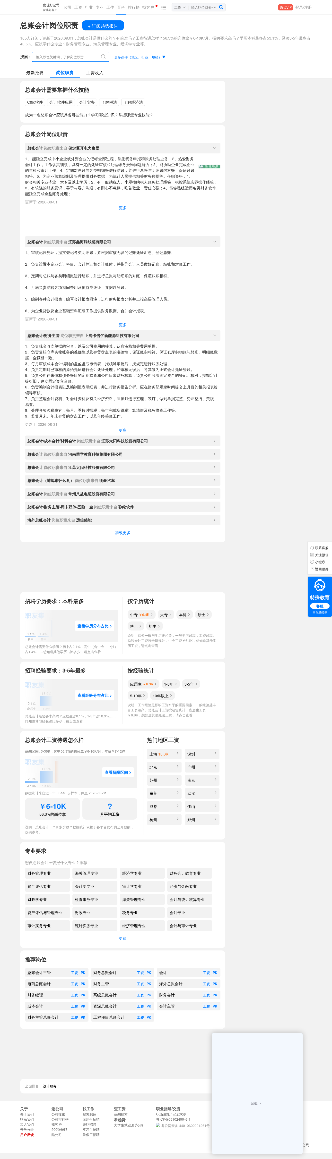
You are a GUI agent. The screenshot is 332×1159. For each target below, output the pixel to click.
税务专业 (130, 912)
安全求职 (179, 1114)
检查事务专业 (86, 899)
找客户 (57, 1124)
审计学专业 (132, 886)
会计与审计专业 (183, 925)
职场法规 (163, 1114)
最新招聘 (35, 72)
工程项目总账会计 (108, 1017)
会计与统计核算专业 (187, 899)
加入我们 (27, 1124)
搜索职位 (89, 1114)
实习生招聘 (91, 1129)
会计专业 (177, 912)
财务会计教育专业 (185, 873)
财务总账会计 (105, 972)
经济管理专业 (134, 925)
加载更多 (123, 532)
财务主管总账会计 (43, 1017)
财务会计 (167, 995)
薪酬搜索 (121, 1114)
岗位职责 (65, 72)
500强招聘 (60, 1129)
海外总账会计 (171, 984)
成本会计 (35, 1006)
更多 (123, 207)
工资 (74, 972)
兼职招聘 (89, 1124)
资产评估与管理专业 (44, 912)
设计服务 (50, 1085)
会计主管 (167, 1006)
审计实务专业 (39, 925)
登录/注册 (303, 7)
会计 (163, 972)
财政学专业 (37, 899)
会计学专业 (84, 886)
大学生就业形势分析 (129, 1125)
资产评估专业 (39, 886)
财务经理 (35, 995)
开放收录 (27, 1129)
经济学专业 (132, 873)
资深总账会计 (105, 1006)
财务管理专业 (39, 873)
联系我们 (27, 1119)
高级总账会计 (105, 995)
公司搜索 (58, 1114)
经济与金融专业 (183, 886)
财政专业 (82, 912)
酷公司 (57, 1134)
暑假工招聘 (91, 1134)
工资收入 (95, 72)
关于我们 (27, 1114)
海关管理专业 (86, 873)
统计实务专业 (86, 925)
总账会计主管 (39, 972)
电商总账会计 (39, 984)
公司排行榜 (60, 1119)
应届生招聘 (91, 1119)
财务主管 (101, 984)
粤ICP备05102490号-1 (173, 1119)
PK (83, 972)
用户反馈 (27, 1134)
